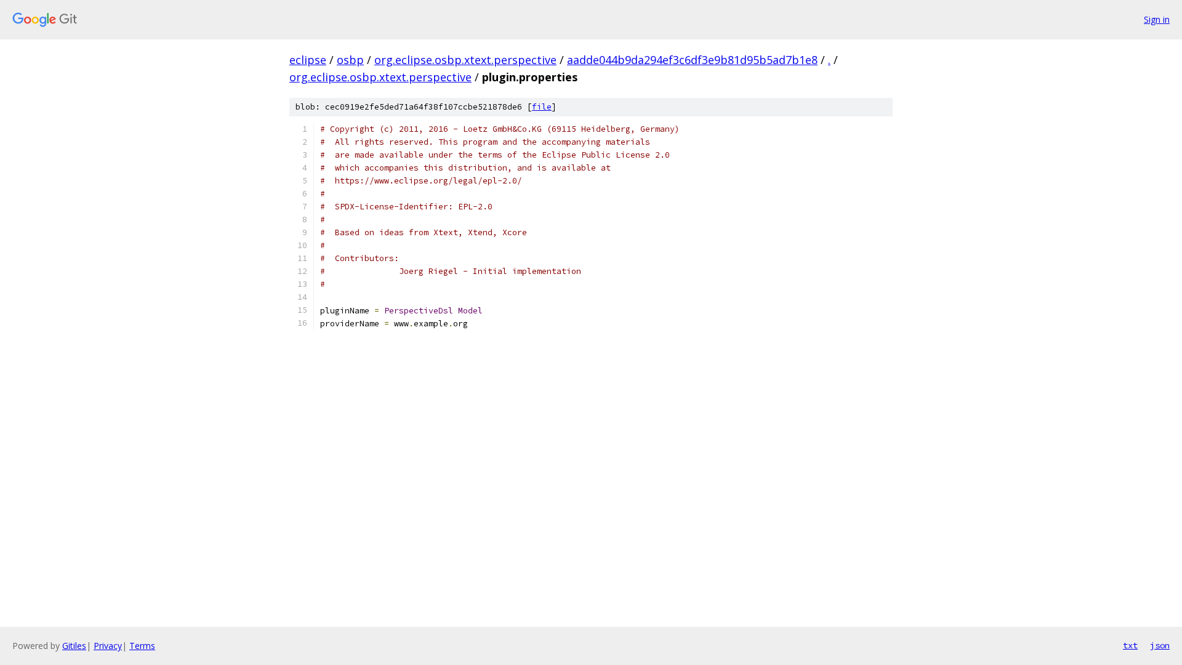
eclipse (307, 59)
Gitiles (74, 645)
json (1160, 645)
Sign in (1157, 19)
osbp (350, 59)
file (542, 107)
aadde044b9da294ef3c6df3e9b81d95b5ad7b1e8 (692, 59)
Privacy (108, 645)
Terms (142, 645)
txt (1130, 645)
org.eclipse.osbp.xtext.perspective (465, 59)
